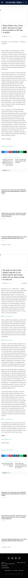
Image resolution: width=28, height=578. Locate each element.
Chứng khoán (8, 570)
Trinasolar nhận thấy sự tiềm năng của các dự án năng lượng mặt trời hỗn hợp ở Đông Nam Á (14, 237)
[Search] (26, 2)
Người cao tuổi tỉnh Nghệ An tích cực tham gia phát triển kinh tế (20, 161)
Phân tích (20, 570)
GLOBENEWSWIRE (5, 567)
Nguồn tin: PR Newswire (7, 146)
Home (2, 6)
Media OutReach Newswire (7, 563)
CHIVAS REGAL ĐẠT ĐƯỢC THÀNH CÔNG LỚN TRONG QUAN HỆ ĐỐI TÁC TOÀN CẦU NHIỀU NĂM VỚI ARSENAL (13, 215)
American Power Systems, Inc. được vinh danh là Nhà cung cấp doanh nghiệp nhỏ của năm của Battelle (13, 191)
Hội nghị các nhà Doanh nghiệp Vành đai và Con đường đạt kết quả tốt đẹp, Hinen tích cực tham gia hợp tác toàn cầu (7, 162)
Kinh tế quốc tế (21, 562)
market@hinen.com (6, 439)
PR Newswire (4, 36)
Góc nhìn (15, 570)
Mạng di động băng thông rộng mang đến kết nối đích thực (7, 465)
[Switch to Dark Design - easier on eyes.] (24, 2)
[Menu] (2, 2)
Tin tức (3, 562)
